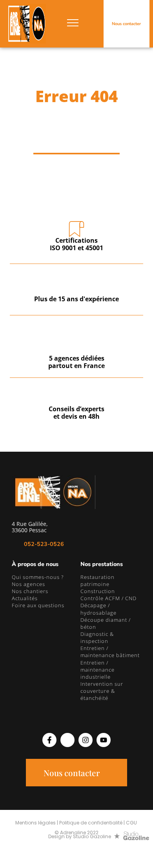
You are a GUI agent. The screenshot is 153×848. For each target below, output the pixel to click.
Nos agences (28, 584)
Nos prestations (101, 564)
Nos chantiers (30, 591)
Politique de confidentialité (90, 822)
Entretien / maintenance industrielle (97, 669)
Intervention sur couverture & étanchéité (101, 690)
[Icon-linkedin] (67, 740)
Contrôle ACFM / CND (108, 598)
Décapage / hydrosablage (98, 609)
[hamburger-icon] (73, 24)
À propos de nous (35, 564)
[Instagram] (85, 740)
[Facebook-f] (49, 740)
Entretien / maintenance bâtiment (110, 652)
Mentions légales (35, 822)
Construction (97, 591)
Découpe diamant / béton (105, 623)
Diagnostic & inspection (97, 637)
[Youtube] (104, 740)
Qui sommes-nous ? (38, 577)
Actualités (25, 598)
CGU (131, 822)
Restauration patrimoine (97, 580)
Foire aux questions (38, 605)
